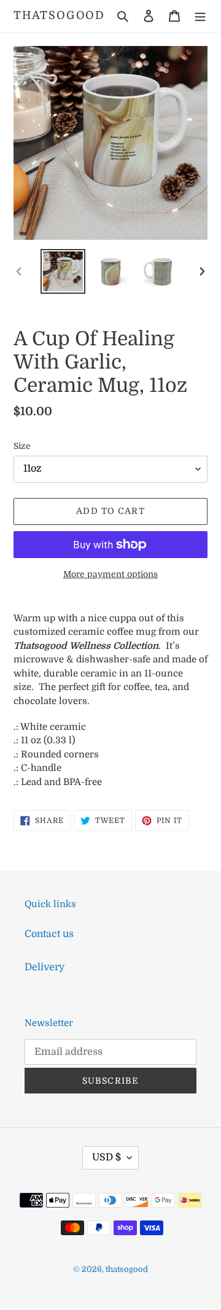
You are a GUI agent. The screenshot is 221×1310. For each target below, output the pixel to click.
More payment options (110, 574)
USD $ (106, 1157)
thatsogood (59, 15)
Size (22, 446)
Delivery (44, 967)
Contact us (49, 934)
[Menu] (200, 15)
